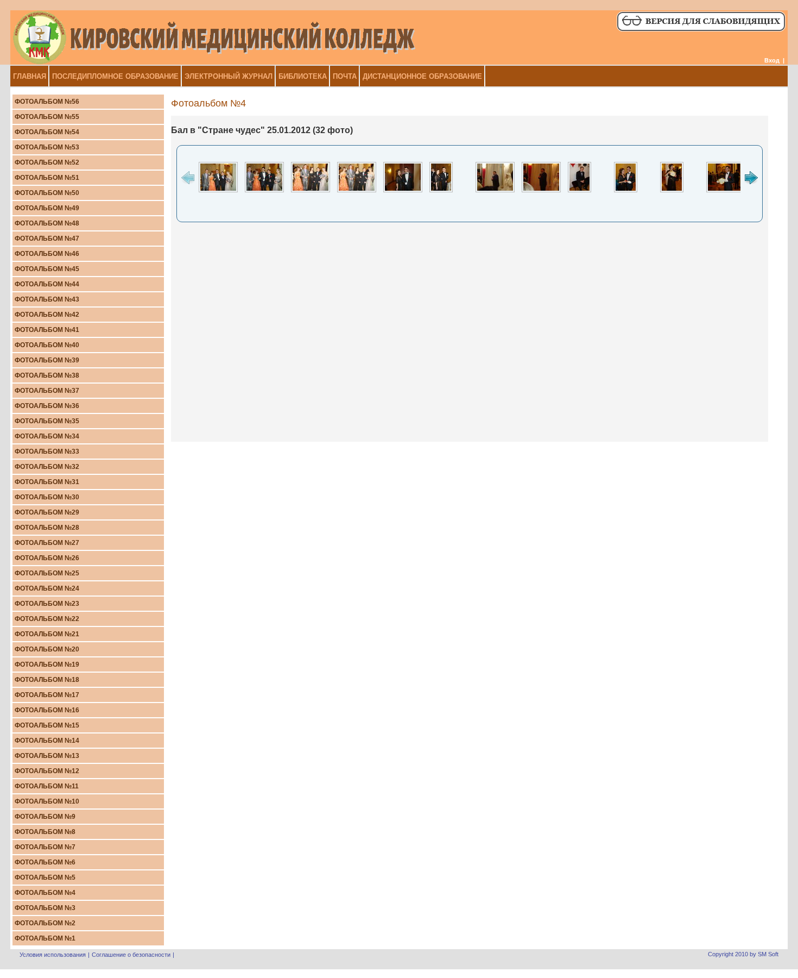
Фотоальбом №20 (47, 649)
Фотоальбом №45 (47, 269)
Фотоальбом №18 (47, 680)
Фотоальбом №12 (47, 771)
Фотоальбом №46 (47, 254)
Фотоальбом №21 (47, 634)
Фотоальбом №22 (47, 619)
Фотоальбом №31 (47, 482)
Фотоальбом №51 (47, 177)
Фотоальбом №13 (47, 756)
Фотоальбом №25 (47, 573)
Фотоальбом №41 (47, 330)
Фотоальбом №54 (47, 132)
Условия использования (53, 954)
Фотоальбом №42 (47, 314)
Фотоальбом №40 (47, 345)
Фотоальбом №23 (47, 603)
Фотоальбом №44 (47, 284)
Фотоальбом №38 (47, 375)
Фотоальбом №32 (47, 467)
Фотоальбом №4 (45, 892)
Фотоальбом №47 (47, 238)
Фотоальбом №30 (47, 497)
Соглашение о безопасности (131, 954)
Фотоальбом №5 (45, 877)
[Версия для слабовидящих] (700, 30)
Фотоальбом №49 (47, 208)
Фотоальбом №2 (45, 923)
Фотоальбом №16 (47, 710)
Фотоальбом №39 (47, 360)
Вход (772, 60)
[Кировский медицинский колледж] (213, 62)
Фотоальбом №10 (47, 801)
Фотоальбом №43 (47, 299)
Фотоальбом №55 (47, 117)
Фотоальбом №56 (47, 101)
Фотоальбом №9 (45, 816)
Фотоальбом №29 (47, 512)
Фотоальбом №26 (47, 558)
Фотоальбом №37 (47, 390)
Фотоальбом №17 (47, 695)
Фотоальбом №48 (47, 223)
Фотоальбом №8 (45, 832)
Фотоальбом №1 (45, 938)
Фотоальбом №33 (47, 451)
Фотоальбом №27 (47, 543)
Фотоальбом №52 (47, 162)
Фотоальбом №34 (47, 436)
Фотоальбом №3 (45, 908)
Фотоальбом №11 (47, 786)
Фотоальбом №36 (47, 406)
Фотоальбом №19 (47, 664)
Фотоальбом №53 (47, 147)
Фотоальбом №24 (47, 588)
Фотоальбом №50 (47, 193)
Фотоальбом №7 (45, 847)
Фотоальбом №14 (47, 740)
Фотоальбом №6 (45, 862)
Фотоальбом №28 (47, 527)
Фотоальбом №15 (47, 725)
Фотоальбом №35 (47, 421)
